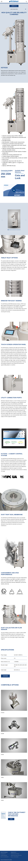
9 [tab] (18, 229)
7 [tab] (16, 229)
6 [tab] (14, 229)
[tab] (14, 9)
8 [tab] (17, 229)
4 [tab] (12, 229)
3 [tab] (10, 229)
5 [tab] (13, 229)
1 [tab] (8, 229)
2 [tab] (9, 229)
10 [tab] (20, 229)
